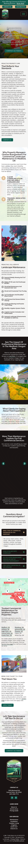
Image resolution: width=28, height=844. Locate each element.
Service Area (14, 809)
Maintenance (14, 819)
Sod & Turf (14, 827)
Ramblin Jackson (19, 841)
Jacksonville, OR (20, 629)
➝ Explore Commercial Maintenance (14, 488)
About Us (14, 807)
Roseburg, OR (19, 627)
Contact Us (7, 7)
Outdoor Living (14, 823)
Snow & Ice (14, 828)
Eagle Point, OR (6, 631)
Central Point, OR (7, 633)
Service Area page (7, 644)
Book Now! (20, 3)
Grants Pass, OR (6, 635)
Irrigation (14, 825)
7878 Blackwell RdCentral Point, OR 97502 (14, 791)
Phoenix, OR (19, 631)
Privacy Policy (15, 839)
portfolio (12, 356)
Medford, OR (5, 627)
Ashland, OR (5, 629)
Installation (14, 821)
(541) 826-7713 (21, 7)
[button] (2, 381)
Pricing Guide (14, 811)
